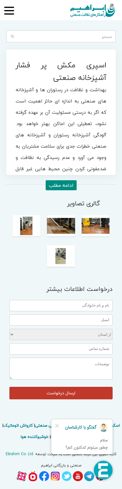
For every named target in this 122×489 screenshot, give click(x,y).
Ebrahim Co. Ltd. (20, 454)
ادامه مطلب (61, 185)
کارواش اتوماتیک (18, 425)
